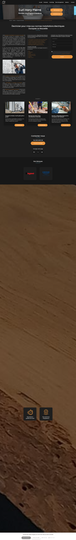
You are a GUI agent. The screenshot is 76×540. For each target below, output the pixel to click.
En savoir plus (19, 125)
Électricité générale (59, 2)
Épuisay (29, 53)
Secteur (14, 20)
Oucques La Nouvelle (20, 20)
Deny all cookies (36, 537)
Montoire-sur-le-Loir (31, 54)
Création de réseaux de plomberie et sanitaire (36, 41)
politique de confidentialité (65, 53)
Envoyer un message (38, 143)
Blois (29, 51)
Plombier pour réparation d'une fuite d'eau (35, 43)
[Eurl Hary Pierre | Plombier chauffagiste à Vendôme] (4, 2)
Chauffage (51, 2)
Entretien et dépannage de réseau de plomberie (36, 42)
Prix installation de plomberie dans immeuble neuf (36, 40)
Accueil (40, 2)
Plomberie (46, 2)
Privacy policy (52, 537)
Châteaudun (30, 52)
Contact (73, 2)
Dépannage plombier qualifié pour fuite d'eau (36, 44)
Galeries (67, 2)
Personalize (45, 537)
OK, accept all (26, 537)
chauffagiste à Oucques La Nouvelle (13, 82)
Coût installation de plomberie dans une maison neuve (37, 39)
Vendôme (30, 56)
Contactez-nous (56, 14)
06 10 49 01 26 (56, 10)
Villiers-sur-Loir (30, 57)
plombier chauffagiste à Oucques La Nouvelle (14, 35)
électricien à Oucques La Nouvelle (12, 89)
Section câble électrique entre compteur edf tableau (60, 116)
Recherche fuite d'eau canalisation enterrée (34, 116)
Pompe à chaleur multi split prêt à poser (14, 116)
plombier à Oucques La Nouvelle (12, 76)
